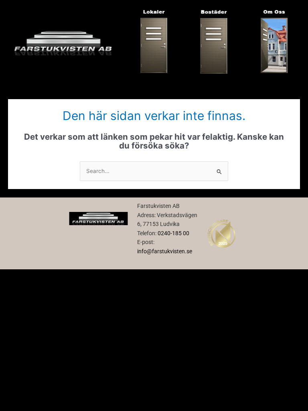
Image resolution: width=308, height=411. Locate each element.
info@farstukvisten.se (164, 251)
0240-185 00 (173, 233)
